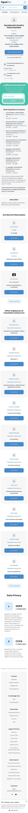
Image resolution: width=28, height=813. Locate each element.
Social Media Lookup (14, 772)
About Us (14, 732)
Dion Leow (14, 485)
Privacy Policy (14, 741)
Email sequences (14, 689)
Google (14, 230)
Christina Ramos (14, 353)
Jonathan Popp (14, 539)
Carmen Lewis (14, 459)
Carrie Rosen (14, 565)
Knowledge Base (14, 702)
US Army (14, 256)
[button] (14, 810)
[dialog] (14, 806)
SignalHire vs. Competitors (14, 779)
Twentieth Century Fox (19, 125)
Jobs (14, 722)
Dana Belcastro (14, 325)
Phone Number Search (14, 775)
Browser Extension (14, 682)
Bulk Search (14, 769)
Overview (4, 12)
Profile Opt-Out (14, 745)
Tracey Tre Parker (14, 407)
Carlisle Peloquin (14, 433)
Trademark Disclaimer (14, 753)
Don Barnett (14, 227)
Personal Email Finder (14, 763)
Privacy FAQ (14, 738)
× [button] (26, 801)
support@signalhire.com (14, 791)
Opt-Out (14, 30)
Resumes (14, 719)
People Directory (14, 715)
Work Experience (14, 12)
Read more (22, 808)
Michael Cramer (14, 379)
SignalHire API (14, 686)
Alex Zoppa (14, 513)
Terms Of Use (14, 735)
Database (14, 679)
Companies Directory (14, 712)
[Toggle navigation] (25, 2)
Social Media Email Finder (14, 766)
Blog (14, 699)
